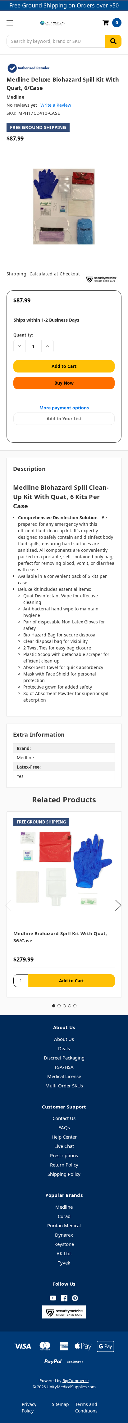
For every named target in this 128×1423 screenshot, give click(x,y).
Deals (64, 1048)
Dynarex (64, 1235)
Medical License (64, 1076)
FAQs (64, 1127)
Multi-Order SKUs (64, 1085)
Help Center (64, 1137)
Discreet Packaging (64, 1058)
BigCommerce (75, 1380)
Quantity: (23, 335)
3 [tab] (64, 1005)
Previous (8, 905)
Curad (64, 1216)
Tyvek (64, 1263)
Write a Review (55, 105)
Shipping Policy (64, 1174)
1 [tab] (53, 1005)
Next (118, 905)
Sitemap (60, 1404)
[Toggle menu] (9, 22)
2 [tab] (59, 1005)
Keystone (64, 1244)
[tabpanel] (64, 904)
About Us (64, 1039)
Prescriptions (64, 1155)
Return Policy (64, 1165)
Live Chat (64, 1146)
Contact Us (64, 1118)
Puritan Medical (64, 1225)
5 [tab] (74, 1005)
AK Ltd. (64, 1253)
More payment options (64, 408)
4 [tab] (69, 1005)
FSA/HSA (64, 1067)
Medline (64, 1207)
